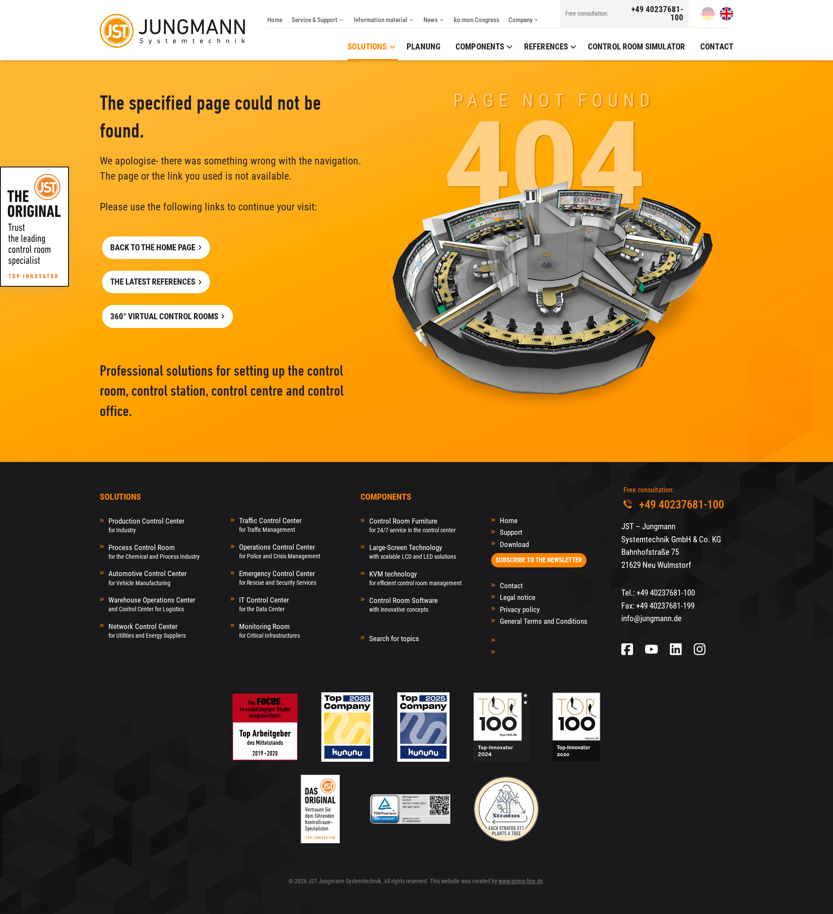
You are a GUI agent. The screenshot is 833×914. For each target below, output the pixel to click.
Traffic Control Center (270, 524)
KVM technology (415, 578)
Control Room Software (403, 604)
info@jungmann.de (651, 618)
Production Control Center (146, 525)
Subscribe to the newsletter (538, 560)
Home (274, 20)
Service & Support (315, 20)
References (546, 47)
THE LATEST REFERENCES (152, 282)
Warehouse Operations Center (151, 604)
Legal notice (517, 597)
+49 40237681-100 (657, 13)
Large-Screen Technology (412, 551)
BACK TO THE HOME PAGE (152, 247)
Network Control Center (147, 630)
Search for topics (394, 638)
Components (480, 47)
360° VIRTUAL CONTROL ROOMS (164, 316)
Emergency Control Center (277, 577)
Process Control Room (154, 551)
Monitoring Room (269, 630)
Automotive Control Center (147, 577)
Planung (423, 47)
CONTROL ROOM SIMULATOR (636, 47)
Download (514, 544)
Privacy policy (520, 609)
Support (511, 532)
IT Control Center (264, 604)
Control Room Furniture (412, 525)
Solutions (367, 47)
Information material (380, 20)
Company (520, 20)
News (430, 20)
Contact (716, 47)
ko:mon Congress (476, 20)
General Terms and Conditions (543, 621)
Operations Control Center (279, 551)
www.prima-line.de (520, 881)
